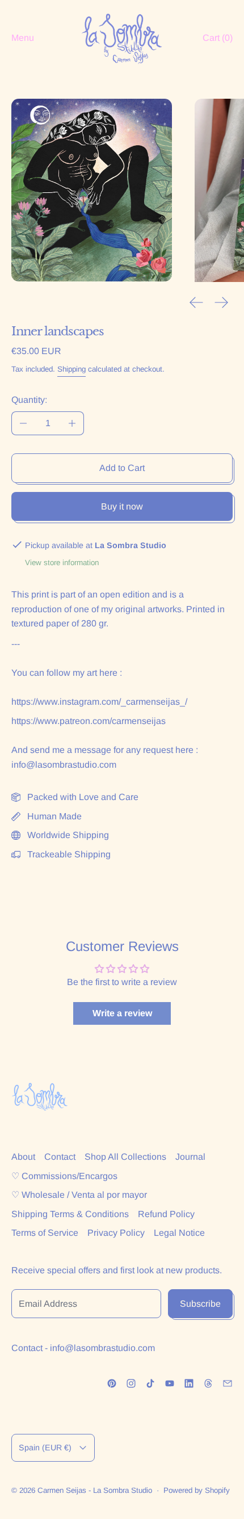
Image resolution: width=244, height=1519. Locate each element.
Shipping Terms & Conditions (70, 1214)
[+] (72, 423)
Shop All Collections (125, 1157)
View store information (62, 562)
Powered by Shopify (196, 1490)
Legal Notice (179, 1233)
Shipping (71, 369)
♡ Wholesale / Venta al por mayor (79, 1195)
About (23, 1157)
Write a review (122, 1013)
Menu (22, 38)
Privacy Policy (116, 1233)
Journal (190, 1157)
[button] (91, 190)
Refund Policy (166, 1214)
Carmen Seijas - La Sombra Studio (94, 1490)
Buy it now (122, 506)
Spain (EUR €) (45, 1447)
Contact (59, 1157)
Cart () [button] (218, 38)
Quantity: (29, 400)
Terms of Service (44, 1233)
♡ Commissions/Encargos (64, 1176)
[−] (23, 423)
